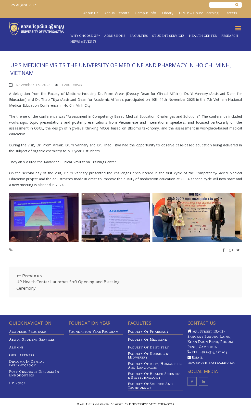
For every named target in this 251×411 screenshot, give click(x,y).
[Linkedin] (203, 381)
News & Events (83, 41)
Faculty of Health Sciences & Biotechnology (154, 375)
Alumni (16, 347)
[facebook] (192, 381)
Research (229, 35)
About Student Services (32, 339)
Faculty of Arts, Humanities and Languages (155, 365)
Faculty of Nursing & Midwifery (148, 355)
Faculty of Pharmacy (148, 332)
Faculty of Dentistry (148, 347)
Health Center (203, 35)
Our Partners (21, 355)
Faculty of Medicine (147, 339)
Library (167, 13)
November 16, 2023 (33, 84)
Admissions (114, 35)
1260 (72, 84)
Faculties (139, 35)
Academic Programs (28, 332)
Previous (68, 282)
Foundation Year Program (94, 332)
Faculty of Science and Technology (150, 385)
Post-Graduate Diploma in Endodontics (34, 373)
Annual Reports (116, 13)
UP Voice (17, 383)
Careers (231, 13)
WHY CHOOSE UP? (85, 35)
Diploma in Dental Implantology (26, 363)
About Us (91, 13)
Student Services (168, 35)
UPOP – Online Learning (198, 13)
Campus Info (145, 13)
